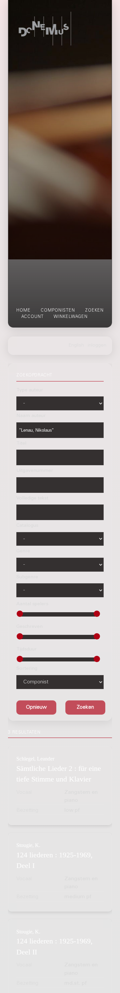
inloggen (97, 345)
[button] (85, 707)
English (76, 345)
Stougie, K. (28, 845)
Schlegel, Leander (35, 759)
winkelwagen (71, 317)
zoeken (94, 311)
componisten (58, 311)
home (23, 311)
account (32, 317)
